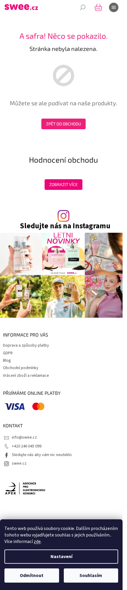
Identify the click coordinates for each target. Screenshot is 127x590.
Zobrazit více (63, 184)
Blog (7, 360)
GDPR (8, 353)
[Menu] (114, 7)
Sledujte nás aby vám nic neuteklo (42, 455)
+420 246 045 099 (26, 446)
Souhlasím (90, 575)
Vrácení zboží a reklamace (26, 376)
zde (37, 541)
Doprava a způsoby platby (26, 345)
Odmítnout (31, 575)
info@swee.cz (24, 437)
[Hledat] (83, 7)
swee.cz (19, 463)
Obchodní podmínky (20, 368)
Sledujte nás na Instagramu (65, 226)
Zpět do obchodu (63, 123)
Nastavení (61, 556)
